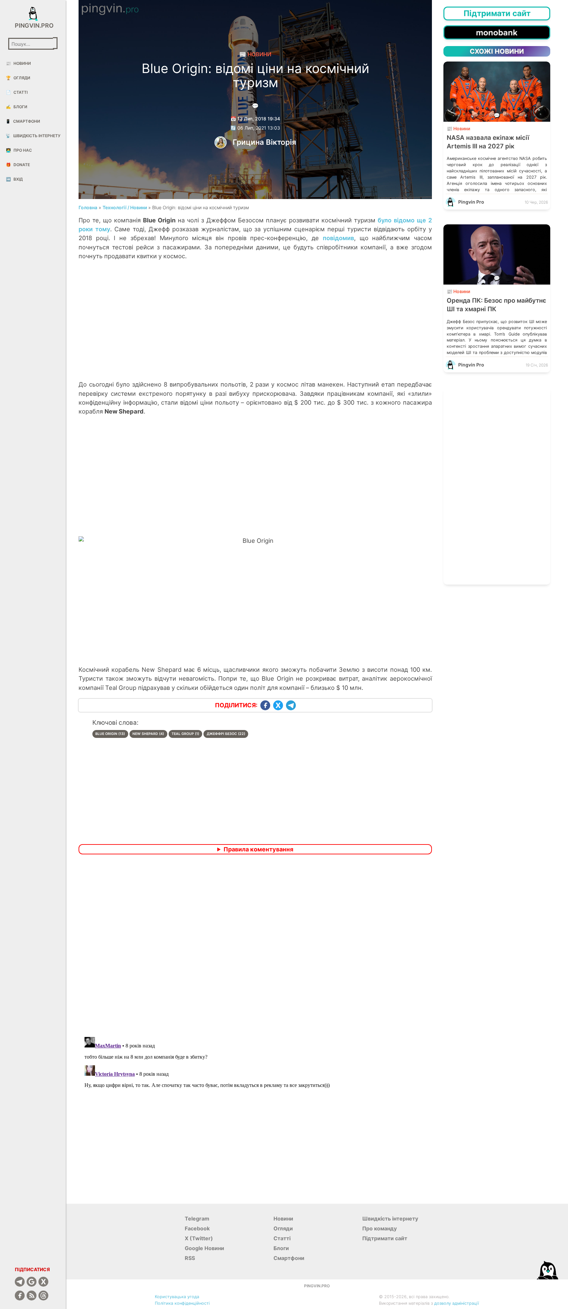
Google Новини (204, 1248)
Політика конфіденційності (182, 1303)
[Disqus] (255, 946)
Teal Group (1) (185, 734)
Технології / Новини (125, 207)
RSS (190, 1258)
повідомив (338, 237)
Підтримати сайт (384, 1238)
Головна (88, 207)
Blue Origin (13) (110, 734)
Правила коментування (258, 849)
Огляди (18, 77)
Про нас (19, 150)
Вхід (14, 179)
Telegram (197, 1218)
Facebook (197, 1228)
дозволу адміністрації (456, 1303)
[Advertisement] (255, 327)
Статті (17, 92)
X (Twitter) (199, 1238)
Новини (18, 63)
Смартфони (23, 121)
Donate (18, 164)
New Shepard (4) (148, 734)
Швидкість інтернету (33, 135)
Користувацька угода (177, 1296)
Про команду (379, 1228)
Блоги (16, 106)
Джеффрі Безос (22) (226, 734)
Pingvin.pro (33, 25)
